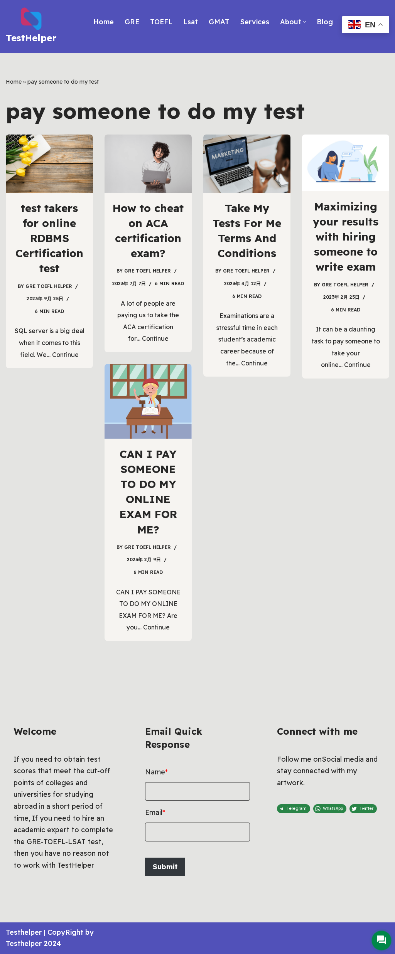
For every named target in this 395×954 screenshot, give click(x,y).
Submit (165, 866)
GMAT (219, 21)
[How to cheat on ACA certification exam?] (148, 164)
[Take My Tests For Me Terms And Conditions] (246, 164)
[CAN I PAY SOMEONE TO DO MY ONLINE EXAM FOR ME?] (148, 401)
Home (103, 21)
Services (254, 21)
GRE (132, 21)
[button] (304, 21)
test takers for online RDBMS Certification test (49, 238)
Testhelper (24, 932)
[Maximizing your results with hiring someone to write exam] (345, 163)
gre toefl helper (48, 286)
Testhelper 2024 (33, 943)
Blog (325, 21)
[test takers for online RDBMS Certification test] (49, 164)
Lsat (190, 21)
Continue (65, 354)
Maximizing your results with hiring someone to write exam (345, 237)
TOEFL (161, 21)
